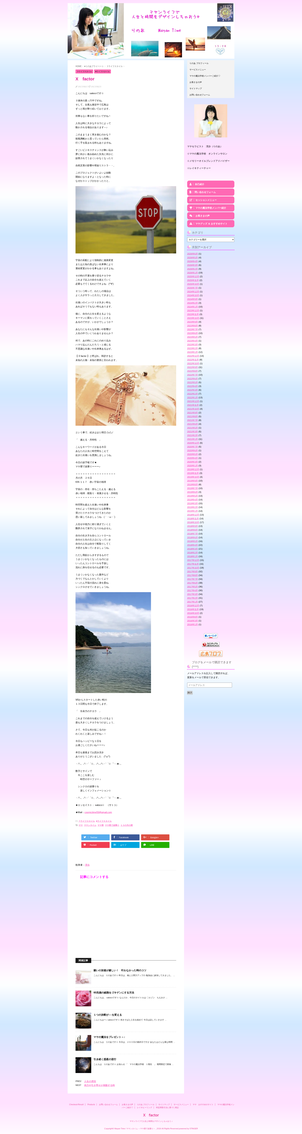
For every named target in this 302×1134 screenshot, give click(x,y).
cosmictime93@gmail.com (98, 812)
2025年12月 (193, 276)
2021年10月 (193, 409)
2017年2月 (192, 598)
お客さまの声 (196, 82)
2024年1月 (192, 306)
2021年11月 (193, 405)
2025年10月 (193, 284)
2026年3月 (192, 265)
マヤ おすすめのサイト (203, 1104)
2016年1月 (192, 624)
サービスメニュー (198, 69)
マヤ (81, 825)
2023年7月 (192, 329)
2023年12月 (193, 310)
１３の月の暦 (126, 825)
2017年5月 (192, 586)
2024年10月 (193, 295)
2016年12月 (193, 605)
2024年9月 (192, 299)
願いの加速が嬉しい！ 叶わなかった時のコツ (120, 970)
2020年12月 (193, 443)
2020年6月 (192, 450)
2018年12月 (193, 514)
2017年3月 (192, 594)
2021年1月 (192, 439)
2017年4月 (192, 590)
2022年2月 (192, 393)
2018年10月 (193, 522)
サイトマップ (196, 88)
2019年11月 (193, 473)
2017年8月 (192, 575)
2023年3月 (192, 344)
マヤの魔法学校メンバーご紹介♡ (205, 76)
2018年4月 (192, 545)
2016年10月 (193, 613)
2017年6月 (192, 583)
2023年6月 (192, 333)
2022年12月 (193, 356)
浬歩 (87, 865)
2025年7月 (192, 288)
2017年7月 (192, 579)
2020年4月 (192, 458)
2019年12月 (193, 469)
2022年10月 (193, 363)
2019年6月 (192, 492)
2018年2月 (192, 552)
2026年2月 (192, 269)
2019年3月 (192, 503)
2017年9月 (192, 571)
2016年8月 (192, 617)
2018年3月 (192, 549)
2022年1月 (192, 397)
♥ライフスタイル (104, 821)
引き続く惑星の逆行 (105, 1059)
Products (91, 1104)
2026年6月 (192, 253)
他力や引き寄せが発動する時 (99, 1085)
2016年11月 (193, 609)
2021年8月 (192, 416)
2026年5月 (192, 257)
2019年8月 (192, 484)
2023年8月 (192, 325)
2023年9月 (192, 322)
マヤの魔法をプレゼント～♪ (109, 1037)
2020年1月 (192, 465)
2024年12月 (193, 291)
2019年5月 (192, 496)
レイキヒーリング (144, 1107)
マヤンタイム (90, 825)
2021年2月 (192, 435)
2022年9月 (192, 367)
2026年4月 (192, 261)
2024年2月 (192, 303)
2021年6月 (192, 424)
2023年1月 (192, 352)
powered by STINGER (188, 1129)
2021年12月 (193, 401)
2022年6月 (192, 378)
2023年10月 (193, 318)
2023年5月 (192, 337)
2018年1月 (192, 556)
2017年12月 (193, 560)
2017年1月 (192, 601)
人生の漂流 (90, 1081)
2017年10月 (193, 567)
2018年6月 (192, 537)
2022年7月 (192, 375)
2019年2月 (192, 507)
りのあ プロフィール (199, 63)
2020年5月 (192, 454)
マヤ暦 (101, 825)
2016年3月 (192, 620)
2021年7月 (192, 420)
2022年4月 (192, 386)
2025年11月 (193, 280)
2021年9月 (192, 412)
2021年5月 (192, 427)
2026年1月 (192, 272)
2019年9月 (192, 480)
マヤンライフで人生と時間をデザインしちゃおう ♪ (151, 1121)
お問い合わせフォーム (200, 95)
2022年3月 (192, 390)
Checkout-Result (76, 1104)
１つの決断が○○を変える (108, 1014)
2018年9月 (192, 526)
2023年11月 (193, 314)
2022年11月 (193, 359)
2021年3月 (192, 431)
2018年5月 (192, 541)
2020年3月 (192, 462)
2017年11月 (193, 564)
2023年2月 (192, 348)
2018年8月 (192, 530)
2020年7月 (192, 446)
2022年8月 (192, 371)
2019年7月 (192, 488)
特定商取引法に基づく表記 (167, 1107)
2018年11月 (193, 518)
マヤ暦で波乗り (112, 825)
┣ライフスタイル (86, 821)
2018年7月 (192, 533)
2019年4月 (192, 499)
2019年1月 (192, 511)
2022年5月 (192, 382)
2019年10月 (193, 477)
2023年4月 (192, 340)
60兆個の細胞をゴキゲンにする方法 (114, 992)
